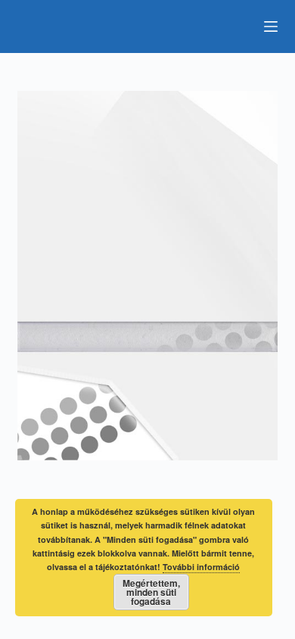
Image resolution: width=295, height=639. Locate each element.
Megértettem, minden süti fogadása (151, 592)
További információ (201, 566)
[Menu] (271, 26)
